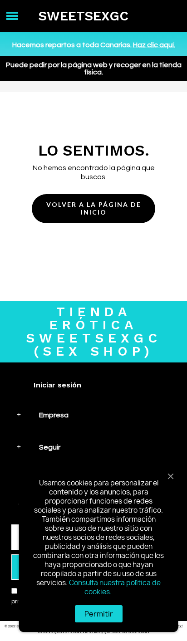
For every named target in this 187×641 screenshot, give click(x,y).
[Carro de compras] (170, 16)
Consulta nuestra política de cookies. (115, 587)
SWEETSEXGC (83, 16)
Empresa (54, 415)
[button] (93, 208)
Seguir (49, 447)
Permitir (98, 614)
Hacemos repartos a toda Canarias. (93, 45)
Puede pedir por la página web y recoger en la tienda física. (94, 68)
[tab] (93, 415)
